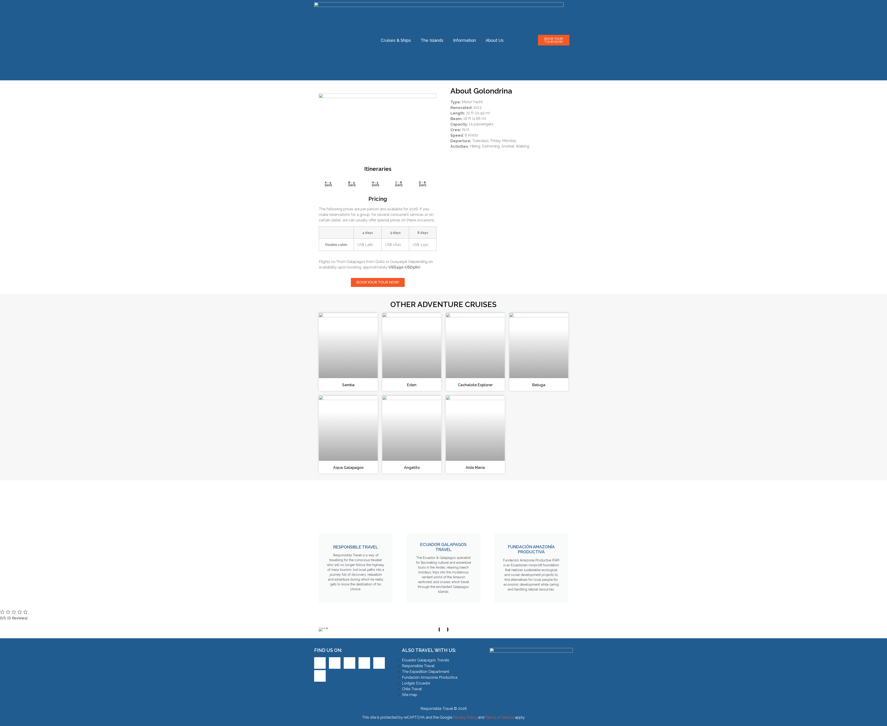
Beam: (456, 119)
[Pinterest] (349, 663)
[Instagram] (364, 663)
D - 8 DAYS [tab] (422, 184)
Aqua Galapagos (348, 467)
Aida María (475, 467)
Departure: (460, 141)
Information (464, 40)
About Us (495, 40)
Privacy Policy (465, 717)
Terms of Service (499, 717)
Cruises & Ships (396, 40)
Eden (411, 385)
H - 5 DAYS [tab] (375, 184)
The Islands (432, 40)
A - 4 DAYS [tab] (328, 184)
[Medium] (320, 676)
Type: (455, 102)
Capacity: (459, 124)
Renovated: (461, 108)
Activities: (459, 146)
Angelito (412, 467)
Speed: (457, 135)
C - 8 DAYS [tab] (399, 184)
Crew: (455, 130)
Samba (348, 385)
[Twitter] (334, 663)
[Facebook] (320, 663)
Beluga (538, 385)
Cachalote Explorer (475, 385)
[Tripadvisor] (379, 663)
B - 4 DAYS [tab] (352, 184)
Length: (457, 113)
